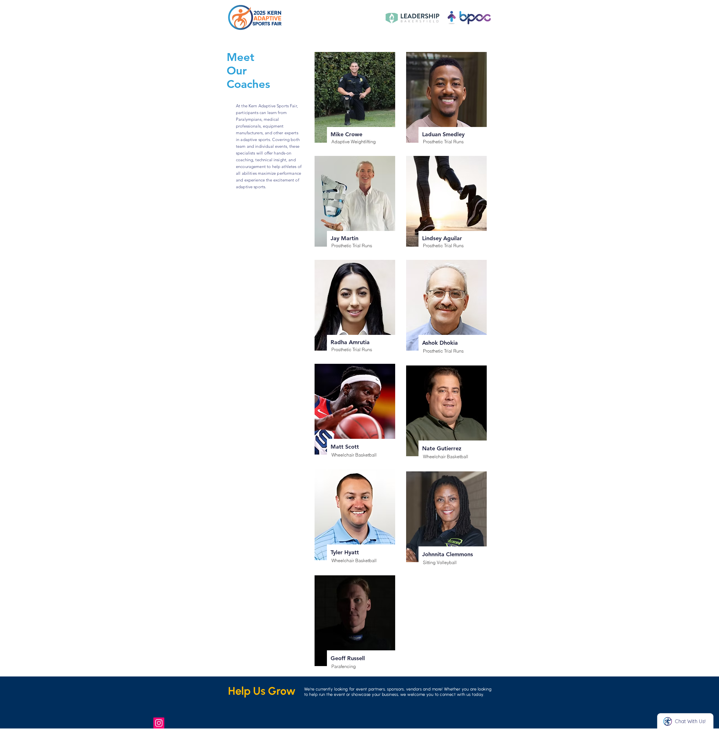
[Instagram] (158, 722)
